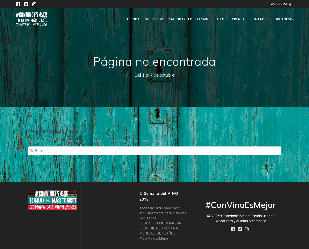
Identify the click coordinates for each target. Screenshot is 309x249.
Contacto (259, 19)
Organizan (284, 19)
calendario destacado (189, 19)
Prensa (238, 19)
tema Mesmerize (253, 221)
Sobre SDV (154, 19)
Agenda (133, 19)
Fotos (220, 19)
